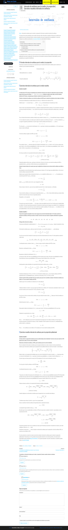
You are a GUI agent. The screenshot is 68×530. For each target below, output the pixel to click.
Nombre (20, 507)
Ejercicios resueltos (28, 2)
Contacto (61, 2)
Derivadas (8, 31)
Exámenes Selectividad (46, 2)
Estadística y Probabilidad (28, 445)
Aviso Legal (48, 527)
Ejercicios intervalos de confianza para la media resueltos (30, 45)
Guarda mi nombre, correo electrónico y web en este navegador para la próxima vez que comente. (35, 520)
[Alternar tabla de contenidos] (43, 42)
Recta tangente (13, 55)
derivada (5, 31)
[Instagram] (11, 74)
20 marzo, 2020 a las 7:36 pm (22, 458)
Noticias (12, 50)
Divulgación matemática (7, 33)
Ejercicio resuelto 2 (25, 48)
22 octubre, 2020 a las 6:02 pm (24, 479)
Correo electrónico (22, 511)
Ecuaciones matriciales (7, 41)
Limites (8, 46)
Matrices (11, 46)
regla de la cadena (6, 56)
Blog (23, 445)
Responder (22, 462)
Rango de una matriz (7, 55)
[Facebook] (8, 74)
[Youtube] (13, 74)
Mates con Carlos (11, 1)
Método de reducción (13, 48)
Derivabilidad (13, 30)
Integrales (5, 45)
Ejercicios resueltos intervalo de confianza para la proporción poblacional (32, 49)
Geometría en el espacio (11, 43)
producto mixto (6, 53)
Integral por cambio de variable (12, 45)
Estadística (37, 445)
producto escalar (15, 51)
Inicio (34, 2)
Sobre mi (37, 2)
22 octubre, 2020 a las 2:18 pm (22, 468)
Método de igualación (7, 48)
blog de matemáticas (34, 438)
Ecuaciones (13, 33)
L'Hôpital (5, 46)
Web (20, 516)
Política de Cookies (56, 527)
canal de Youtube (26, 440)
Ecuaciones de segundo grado (8, 40)
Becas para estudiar (55, 2)
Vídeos (41, 2)
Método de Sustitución (7, 50)
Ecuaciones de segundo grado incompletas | (9, 21)
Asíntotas (5, 30)
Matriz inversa (15, 46)
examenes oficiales (36, 39)
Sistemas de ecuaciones (7, 58)
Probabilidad (40, 445)
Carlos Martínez (23, 10)
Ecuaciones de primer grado (7, 35)
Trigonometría (15, 59)
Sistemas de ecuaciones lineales (8, 59)
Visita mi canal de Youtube (8, 63)
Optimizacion (6, 51)
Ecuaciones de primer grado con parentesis (9, 38)
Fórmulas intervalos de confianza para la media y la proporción (31, 43)
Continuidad (9, 30)
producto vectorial (11, 53)
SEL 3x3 (11, 56)
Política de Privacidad (43, 527)
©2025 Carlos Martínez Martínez (24, 29)
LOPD (52, 527)
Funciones (5, 43)
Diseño (61, 527)
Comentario (21, 492)
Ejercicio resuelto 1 (25, 46)
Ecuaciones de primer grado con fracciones (10, 36)
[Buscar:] (11, 6)
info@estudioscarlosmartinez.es (10, 71)
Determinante (13, 31)
